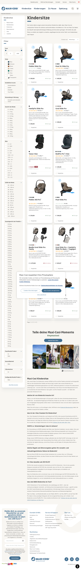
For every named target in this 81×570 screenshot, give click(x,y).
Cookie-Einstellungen (30, 290)
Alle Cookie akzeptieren (51, 290)
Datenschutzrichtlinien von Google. (52, 285)
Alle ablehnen (41, 295)
